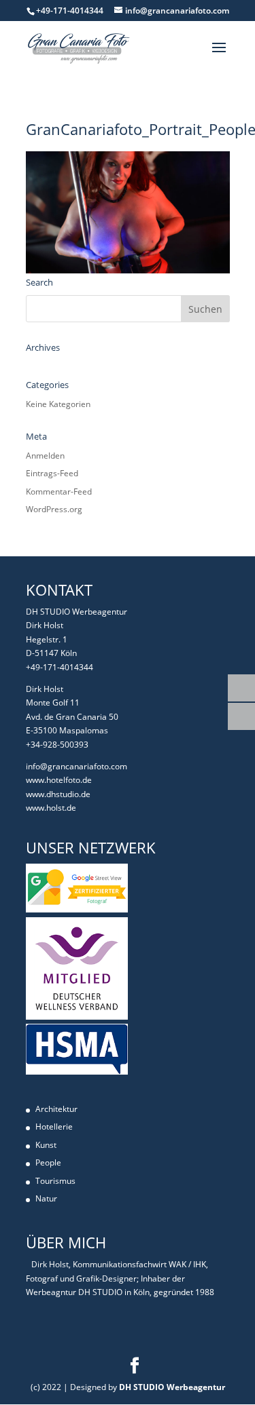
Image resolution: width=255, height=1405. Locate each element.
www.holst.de (51, 807)
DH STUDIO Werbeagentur (172, 1387)
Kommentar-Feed (59, 491)
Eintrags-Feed (52, 473)
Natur (46, 1198)
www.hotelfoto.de (59, 780)
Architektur (56, 1109)
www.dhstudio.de (58, 794)
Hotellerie (54, 1126)
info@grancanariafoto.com (76, 766)
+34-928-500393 (57, 744)
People (48, 1162)
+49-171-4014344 (59, 667)
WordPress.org (54, 509)
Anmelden (45, 455)
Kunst (45, 1145)
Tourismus (55, 1181)
